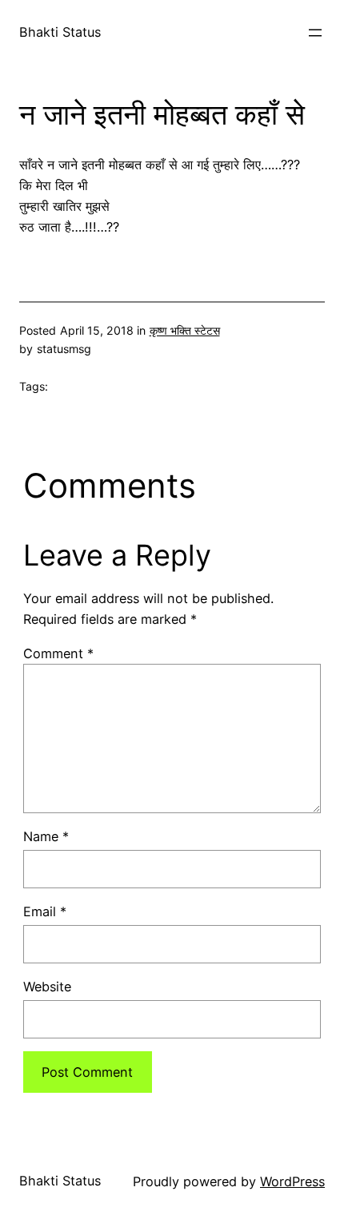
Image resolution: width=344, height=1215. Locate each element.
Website (47, 987)
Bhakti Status (60, 32)
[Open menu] (315, 32)
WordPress (292, 1181)
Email (44, 911)
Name (46, 836)
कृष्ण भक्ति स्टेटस (185, 330)
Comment (58, 653)
